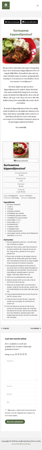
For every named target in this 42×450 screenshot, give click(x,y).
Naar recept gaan (13, 22)
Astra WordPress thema (21, 444)
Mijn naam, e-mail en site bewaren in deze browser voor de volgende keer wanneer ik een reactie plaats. (20, 412)
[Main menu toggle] (37, 5)
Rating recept (9, 354)
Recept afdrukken (30, 22)
